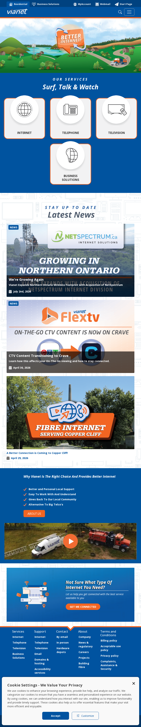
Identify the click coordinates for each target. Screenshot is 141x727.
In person (63, 642)
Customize (87, 716)
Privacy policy (110, 655)
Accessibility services (43, 671)
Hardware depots (63, 650)
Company (85, 637)
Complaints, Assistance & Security (109, 665)
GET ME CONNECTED (83, 606)
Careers (84, 652)
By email (62, 637)
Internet (18, 637)
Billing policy (109, 640)
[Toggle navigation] (129, 12)
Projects (84, 657)
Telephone (19, 642)
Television (19, 648)
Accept (55, 716)
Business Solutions (18, 655)
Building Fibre (84, 665)
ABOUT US (34, 514)
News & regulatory (86, 644)
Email (38, 654)
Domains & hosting (42, 661)
